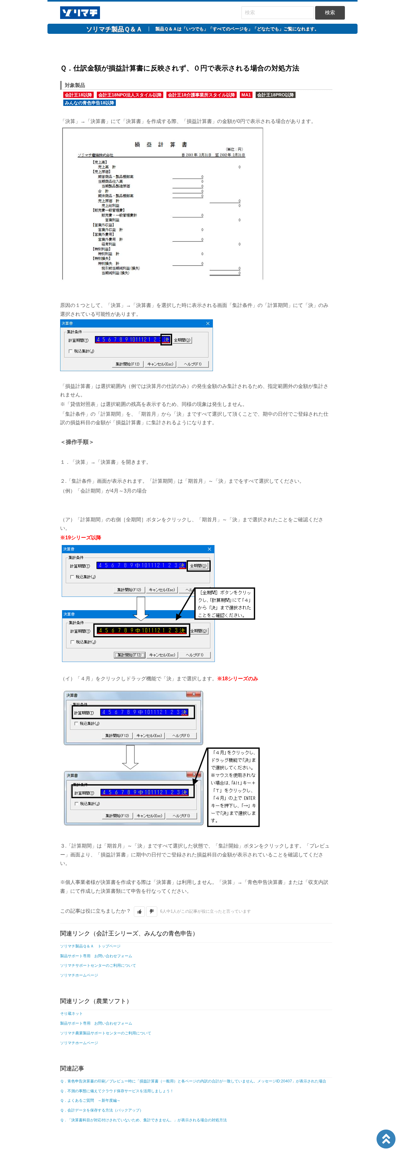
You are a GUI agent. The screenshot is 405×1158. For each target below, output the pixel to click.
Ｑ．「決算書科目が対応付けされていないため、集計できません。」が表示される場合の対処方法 (143, 1120)
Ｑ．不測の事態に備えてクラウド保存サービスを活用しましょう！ (117, 1091)
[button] (139, 911)
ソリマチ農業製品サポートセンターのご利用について (105, 1033)
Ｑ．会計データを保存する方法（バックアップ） (101, 1110)
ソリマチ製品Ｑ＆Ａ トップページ (90, 946)
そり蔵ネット (71, 1013)
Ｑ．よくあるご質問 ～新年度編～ (90, 1100)
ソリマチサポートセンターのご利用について (98, 965)
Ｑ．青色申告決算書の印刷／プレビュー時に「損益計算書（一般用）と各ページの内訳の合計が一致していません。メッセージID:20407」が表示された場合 (193, 1081)
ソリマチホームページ (79, 975)
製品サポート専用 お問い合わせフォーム (96, 956)
